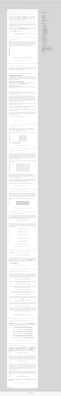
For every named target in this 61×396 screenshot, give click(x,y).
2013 (44, 27)
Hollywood (20, 145)
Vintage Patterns (21, 246)
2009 (44, 44)
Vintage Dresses (18, 34)
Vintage (23, 60)
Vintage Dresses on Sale (24, 83)
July (44, 34)
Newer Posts (9, 386)
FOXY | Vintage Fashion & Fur (15, 39)
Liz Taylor (23, 145)
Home (22, 386)
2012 (44, 28)
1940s (25, 33)
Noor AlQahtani (31, 394)
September (45, 32)
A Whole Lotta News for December (16, 65)
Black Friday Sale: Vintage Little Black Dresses (19, 191)
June (44, 35)
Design (43, 16)
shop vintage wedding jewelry (28, 329)
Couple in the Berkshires (14, 263)
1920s (21, 33)
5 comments (22, 34)
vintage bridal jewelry (31, 323)
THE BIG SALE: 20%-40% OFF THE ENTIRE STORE (16, 81)
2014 (44, 26)
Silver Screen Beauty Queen (17, 142)
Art (43, 14)
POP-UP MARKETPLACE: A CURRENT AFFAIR (15, 75)
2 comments (29, 145)
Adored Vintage (11, 323)
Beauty (43, 15)
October (45, 31)
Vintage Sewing (25, 246)
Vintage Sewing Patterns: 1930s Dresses (17, 213)
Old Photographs (21, 314)
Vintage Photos (21, 265)
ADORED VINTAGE (28, 33)
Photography (45, 20)
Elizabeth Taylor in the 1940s (15, 126)
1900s (18, 33)
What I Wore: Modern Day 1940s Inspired (17, 345)
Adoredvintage (19, 340)
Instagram (18, 16)
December (45, 29)
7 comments (26, 60)
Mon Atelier (32, 33)
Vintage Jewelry (27, 340)
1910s (19, 33)
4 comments (24, 265)
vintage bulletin (18, 348)
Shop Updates (23, 340)
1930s (23, 33)
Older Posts (35, 386)
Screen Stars (26, 145)
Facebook (24, 16)
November (45, 30)
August (44, 33)
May (43, 36)
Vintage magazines (21, 185)
